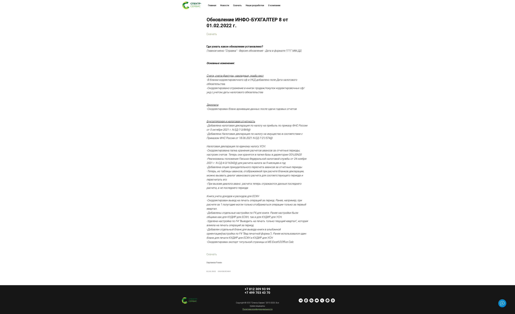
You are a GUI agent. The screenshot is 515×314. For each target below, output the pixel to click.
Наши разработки (255, 5)
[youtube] (317, 302)
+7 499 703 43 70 (257, 293)
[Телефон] (322, 302)
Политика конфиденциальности (257, 309)
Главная (212, 5)
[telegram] (301, 302)
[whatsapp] (327, 302)
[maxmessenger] (333, 302)
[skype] (311, 302)
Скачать (237, 5)
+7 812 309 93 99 (257, 289)
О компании (274, 5)
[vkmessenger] (306, 302)
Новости (224, 5)
